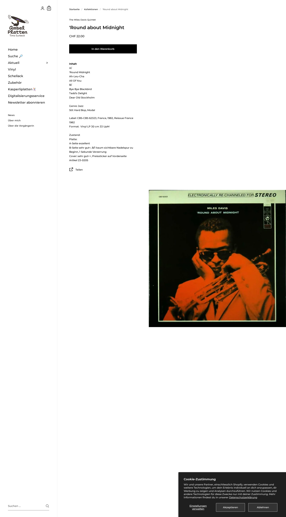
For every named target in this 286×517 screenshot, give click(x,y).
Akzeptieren (230, 507)
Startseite (74, 9)
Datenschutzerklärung (243, 497)
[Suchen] (47, 506)
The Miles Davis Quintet (82, 19)
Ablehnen (263, 507)
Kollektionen (91, 9)
